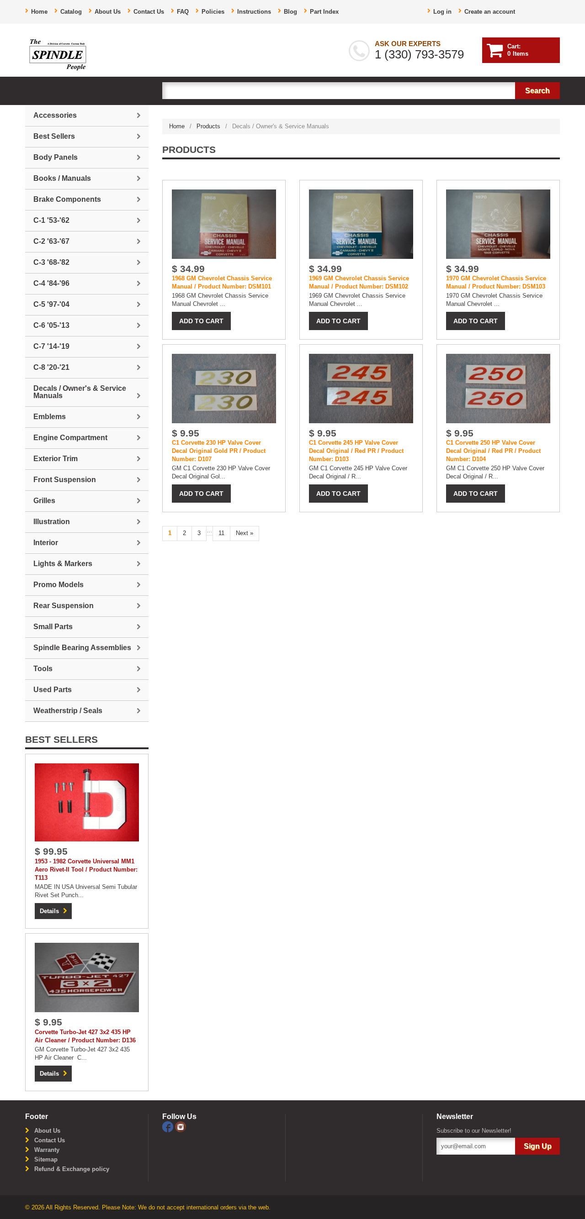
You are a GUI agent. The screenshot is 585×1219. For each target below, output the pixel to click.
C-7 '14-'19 (51, 346)
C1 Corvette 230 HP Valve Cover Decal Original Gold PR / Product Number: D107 (219, 450)
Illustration (51, 521)
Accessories (55, 115)
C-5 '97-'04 (51, 304)
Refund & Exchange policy (71, 1169)
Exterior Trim (55, 458)
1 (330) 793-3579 (419, 54)
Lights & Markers (62, 563)
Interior (45, 542)
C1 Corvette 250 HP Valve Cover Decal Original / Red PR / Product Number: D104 (493, 450)
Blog (290, 11)
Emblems (49, 416)
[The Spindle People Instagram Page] (180, 1126)
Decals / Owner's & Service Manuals (79, 391)
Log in (442, 11)
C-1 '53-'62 (51, 220)
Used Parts (52, 690)
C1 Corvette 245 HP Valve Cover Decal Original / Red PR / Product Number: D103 (356, 450)
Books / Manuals (62, 178)
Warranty (46, 1149)
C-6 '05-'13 (51, 325)
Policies (213, 11)
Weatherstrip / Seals (67, 711)
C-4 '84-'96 (51, 283)
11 (221, 533)
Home (39, 11)
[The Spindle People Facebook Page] (168, 1126)
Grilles (44, 500)
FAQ (183, 11)
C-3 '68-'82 (51, 262)
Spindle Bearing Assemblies (82, 648)
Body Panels (55, 157)
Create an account (489, 11)
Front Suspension (64, 479)
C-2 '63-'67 (51, 241)
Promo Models (58, 584)
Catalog (71, 11)
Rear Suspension (63, 606)
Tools (43, 669)
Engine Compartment (70, 437)
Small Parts (53, 627)
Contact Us (148, 11)
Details (49, 911)
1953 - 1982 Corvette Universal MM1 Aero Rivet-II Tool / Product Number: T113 (86, 869)
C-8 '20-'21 (51, 367)
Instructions (254, 11)
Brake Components (67, 199)
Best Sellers (54, 136)
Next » (244, 533)
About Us (108, 11)
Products (208, 126)
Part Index (324, 11)
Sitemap (46, 1159)
